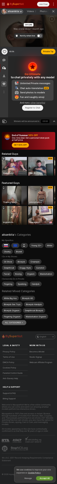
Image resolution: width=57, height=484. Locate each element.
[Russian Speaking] (6, 245)
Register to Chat (32, 108)
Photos (45, 11)
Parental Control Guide (12, 373)
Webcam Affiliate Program (40, 362)
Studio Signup (35, 357)
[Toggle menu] (3, 4)
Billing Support (9, 399)
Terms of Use (9, 357)
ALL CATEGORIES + (14, 322)
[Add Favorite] (5, 51)
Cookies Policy (9, 368)
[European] (15, 245)
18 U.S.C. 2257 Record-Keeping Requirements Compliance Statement (27, 459)
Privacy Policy (9, 352)
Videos (31, 11)
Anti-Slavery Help (10, 378)
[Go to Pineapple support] (5, 448)
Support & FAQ (9, 393)
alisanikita (8, 234)
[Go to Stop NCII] (20, 448)
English (43, 337)
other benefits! (37, 103)
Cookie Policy (34, 473)
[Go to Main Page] (18, 4)
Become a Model (36, 352)
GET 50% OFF (20, 145)
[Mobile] (24, 245)
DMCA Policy (8, 362)
